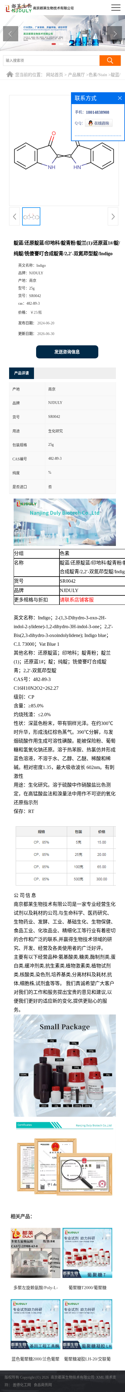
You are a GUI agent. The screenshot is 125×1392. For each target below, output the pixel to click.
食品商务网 (43, 1385)
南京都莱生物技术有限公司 (72, 1377)
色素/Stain (98, 75)
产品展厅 (76, 75)
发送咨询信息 (67, 352)
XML (100, 1377)
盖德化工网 (22, 1385)
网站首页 (54, 75)
